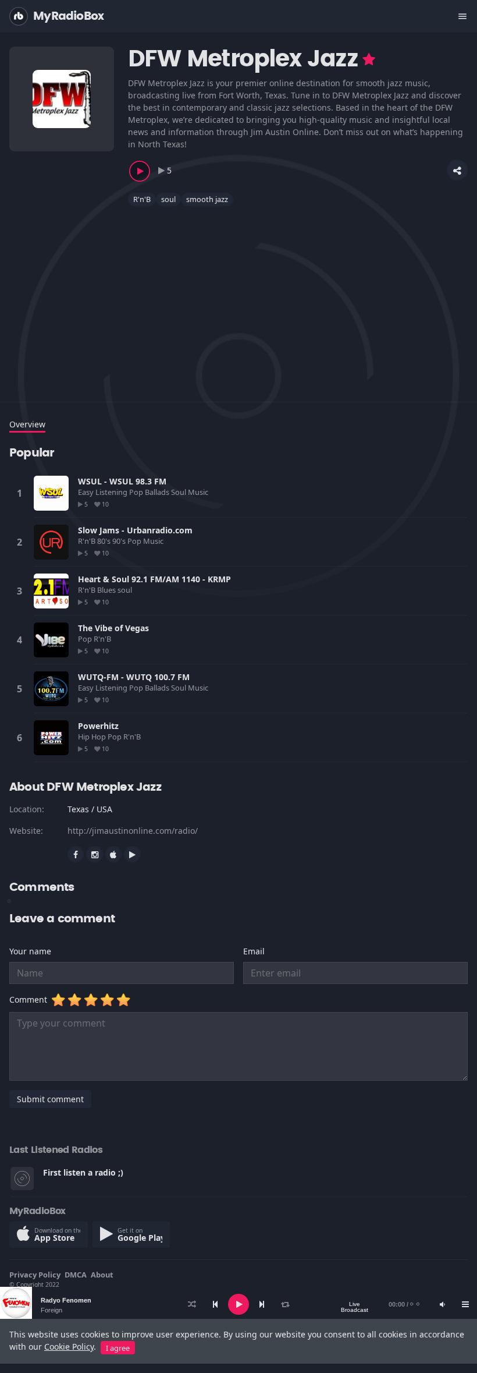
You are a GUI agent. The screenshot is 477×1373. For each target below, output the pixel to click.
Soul (179, 492)
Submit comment (50, 1099)
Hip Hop (93, 736)
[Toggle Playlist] (465, 1304)
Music (199, 492)
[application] (238, 1304)
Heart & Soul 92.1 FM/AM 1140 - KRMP (154, 579)
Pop (137, 492)
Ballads (158, 492)
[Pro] (368, 59)
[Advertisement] (238, 296)
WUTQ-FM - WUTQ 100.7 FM (134, 676)
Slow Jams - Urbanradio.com (135, 530)
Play (51, 493)
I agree (118, 1348)
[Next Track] (261, 1304)
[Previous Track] (215, 1304)
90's (119, 541)
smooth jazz (207, 199)
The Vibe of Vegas (113, 628)
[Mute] (442, 1304)
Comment (30, 999)
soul (168, 199)
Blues (107, 590)
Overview (27, 424)
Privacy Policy (34, 1274)
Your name (30, 951)
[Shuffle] (192, 1304)
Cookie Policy (69, 1346)
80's (104, 541)
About (102, 1274)
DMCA (76, 1274)
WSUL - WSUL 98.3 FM (122, 481)
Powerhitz (98, 725)
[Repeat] (285, 1304)
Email (254, 951)
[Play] (238, 1304)
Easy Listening (103, 492)
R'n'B (142, 199)
